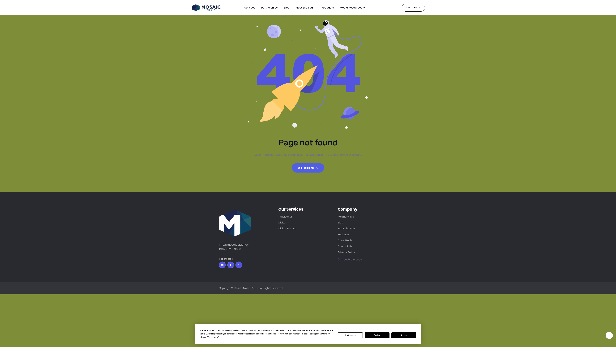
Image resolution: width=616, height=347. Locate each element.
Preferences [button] (213, 337)
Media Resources (351, 7)
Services (249, 7)
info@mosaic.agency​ (234, 245)
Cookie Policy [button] (278, 334)
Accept (404, 335)
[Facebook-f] (230, 265)
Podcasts (327, 7)
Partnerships (269, 7)
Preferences (350, 335)
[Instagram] (238, 265)
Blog (287, 7)
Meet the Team (305, 7)
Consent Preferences (350, 259)
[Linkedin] (222, 265)
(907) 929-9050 (230, 249)
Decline (377, 335)
